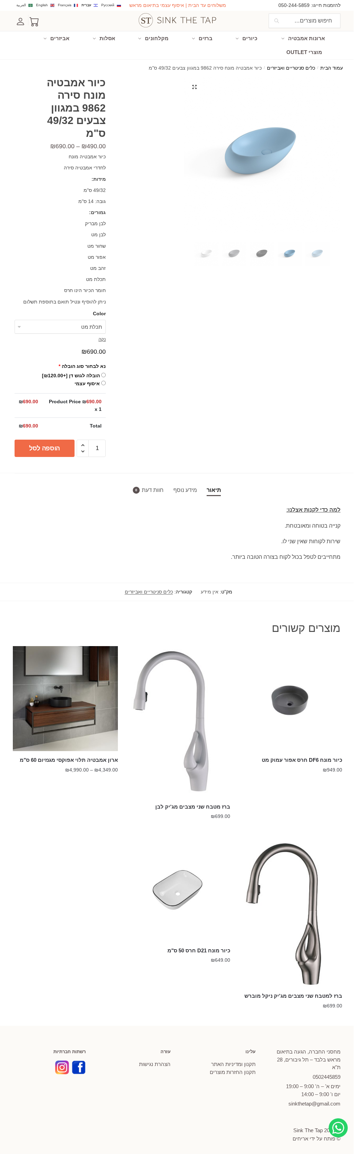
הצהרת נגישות (155, 1064)
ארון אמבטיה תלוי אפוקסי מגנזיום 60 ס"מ (69, 760)
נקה (102, 339)
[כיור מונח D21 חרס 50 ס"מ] (177, 889)
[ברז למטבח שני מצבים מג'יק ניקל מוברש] (289, 912)
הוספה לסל (44, 448)
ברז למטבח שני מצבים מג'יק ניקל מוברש (293, 996)
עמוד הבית (331, 68)
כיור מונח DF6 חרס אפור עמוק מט (302, 760)
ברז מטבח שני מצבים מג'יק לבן (192, 807)
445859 (326, 1077)
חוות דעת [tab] (153, 490)
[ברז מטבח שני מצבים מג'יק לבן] (177, 722)
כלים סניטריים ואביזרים (291, 68)
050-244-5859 (294, 5)
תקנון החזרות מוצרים (233, 1072)
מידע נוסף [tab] (185, 490)
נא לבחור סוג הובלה (82, 366)
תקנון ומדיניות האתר (233, 1064)
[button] (194, 87)
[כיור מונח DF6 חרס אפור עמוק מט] (289, 698)
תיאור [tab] (214, 490)
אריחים (300, 1139)
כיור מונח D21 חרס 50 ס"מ (198, 950)
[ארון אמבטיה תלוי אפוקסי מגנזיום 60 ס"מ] (65, 698)
